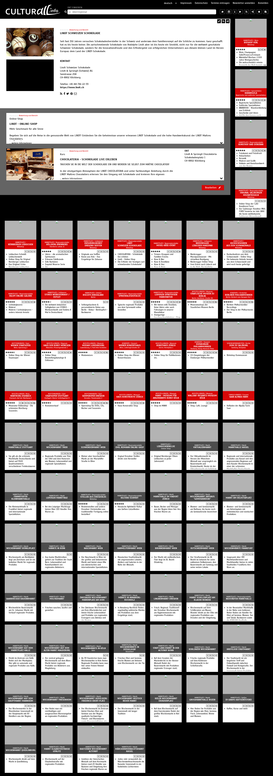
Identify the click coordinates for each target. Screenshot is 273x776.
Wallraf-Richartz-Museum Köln (202, 396)
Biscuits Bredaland (93, 295)
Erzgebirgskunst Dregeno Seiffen (93, 244)
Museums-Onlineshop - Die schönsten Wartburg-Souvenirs (21, 408)
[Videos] (23, 403)
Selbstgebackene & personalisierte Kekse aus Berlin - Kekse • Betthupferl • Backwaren (94, 309)
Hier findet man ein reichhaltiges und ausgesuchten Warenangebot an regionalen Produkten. (58, 712)
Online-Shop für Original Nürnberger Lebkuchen (19, 260)
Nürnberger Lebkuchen (20, 244)
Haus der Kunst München (56, 345)
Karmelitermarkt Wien (129, 548)
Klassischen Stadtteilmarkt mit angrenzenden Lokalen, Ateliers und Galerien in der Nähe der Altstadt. (130, 561)
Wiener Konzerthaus (130, 345)
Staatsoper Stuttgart (56, 396)
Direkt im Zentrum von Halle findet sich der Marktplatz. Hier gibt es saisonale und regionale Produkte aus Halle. (22, 662)
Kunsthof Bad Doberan (250, 144)
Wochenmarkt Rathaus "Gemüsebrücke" (202, 497)
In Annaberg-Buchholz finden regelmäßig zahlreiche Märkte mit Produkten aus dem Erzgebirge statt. (131, 611)
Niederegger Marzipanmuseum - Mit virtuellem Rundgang (200, 257)
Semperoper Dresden (93, 396)
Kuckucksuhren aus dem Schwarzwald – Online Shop (239, 255)
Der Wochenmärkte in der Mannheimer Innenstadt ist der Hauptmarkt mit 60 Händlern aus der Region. (21, 712)
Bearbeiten (211, 187)
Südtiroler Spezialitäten (249, 105)
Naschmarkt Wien (93, 548)
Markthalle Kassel (238, 447)
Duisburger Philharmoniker (202, 345)
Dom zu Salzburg (238, 345)
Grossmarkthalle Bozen (202, 700)
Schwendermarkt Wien (93, 447)
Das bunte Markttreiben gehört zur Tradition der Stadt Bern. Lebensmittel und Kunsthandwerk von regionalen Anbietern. (58, 562)
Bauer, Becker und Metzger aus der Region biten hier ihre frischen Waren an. (167, 509)
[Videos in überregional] (240, 12)
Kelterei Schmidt (129, 498)
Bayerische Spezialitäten (250, 103)
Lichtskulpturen (15, 305)
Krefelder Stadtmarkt (239, 649)
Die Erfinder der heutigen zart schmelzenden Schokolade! (131, 263)
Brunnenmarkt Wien (166, 548)
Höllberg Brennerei (57, 244)
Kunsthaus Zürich (166, 345)
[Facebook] (64, 93)
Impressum (186, 3)
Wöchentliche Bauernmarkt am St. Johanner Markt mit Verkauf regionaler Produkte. (21, 610)
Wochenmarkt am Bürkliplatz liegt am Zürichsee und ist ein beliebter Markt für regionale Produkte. (22, 561)
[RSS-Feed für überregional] (246, 12)
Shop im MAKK (160, 405)
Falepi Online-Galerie (20, 296)
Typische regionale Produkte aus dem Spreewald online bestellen (130, 307)
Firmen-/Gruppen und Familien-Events (163, 255)
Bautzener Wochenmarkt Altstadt (93, 750)
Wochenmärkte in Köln (93, 648)
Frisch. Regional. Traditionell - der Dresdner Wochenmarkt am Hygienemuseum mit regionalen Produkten (167, 611)
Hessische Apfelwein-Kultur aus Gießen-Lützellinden (130, 507)
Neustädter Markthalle (238, 599)
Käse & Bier (159, 259)
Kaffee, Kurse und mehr (237, 708)
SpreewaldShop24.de (130, 296)
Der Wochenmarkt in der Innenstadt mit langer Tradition (129, 711)
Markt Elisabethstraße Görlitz (57, 750)
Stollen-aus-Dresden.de (93, 497)
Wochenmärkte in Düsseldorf (129, 648)
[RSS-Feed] (223, 21)
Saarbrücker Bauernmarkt (20, 599)
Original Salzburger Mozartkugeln (251, 194)
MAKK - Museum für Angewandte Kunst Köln (166, 396)
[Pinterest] (71, 93)
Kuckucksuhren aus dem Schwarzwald (238, 244)
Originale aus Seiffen (90, 254)
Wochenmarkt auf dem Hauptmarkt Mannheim (20, 699)
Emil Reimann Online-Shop (129, 447)
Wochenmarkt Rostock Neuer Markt (129, 699)
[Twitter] (67, 93)
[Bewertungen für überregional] (259, 12)
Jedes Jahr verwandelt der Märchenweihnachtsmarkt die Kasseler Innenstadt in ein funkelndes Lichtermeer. (131, 763)
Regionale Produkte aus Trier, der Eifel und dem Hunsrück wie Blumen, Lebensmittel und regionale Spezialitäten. (58, 460)
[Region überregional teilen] (252, 12)
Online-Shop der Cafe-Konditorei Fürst (249, 205)
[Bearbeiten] (219, 21)
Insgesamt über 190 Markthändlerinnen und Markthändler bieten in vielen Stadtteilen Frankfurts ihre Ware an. (240, 562)
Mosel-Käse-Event (166, 245)
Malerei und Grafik (247, 161)
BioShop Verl (251, 42)
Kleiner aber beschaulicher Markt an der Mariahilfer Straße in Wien (93, 459)
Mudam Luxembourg (93, 345)
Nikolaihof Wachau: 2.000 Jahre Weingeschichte (250, 58)
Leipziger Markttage (57, 498)
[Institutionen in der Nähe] (256, 100)
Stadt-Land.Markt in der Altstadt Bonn (166, 649)
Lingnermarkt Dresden (166, 599)
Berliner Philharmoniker (238, 295)
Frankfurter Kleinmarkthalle (20, 497)
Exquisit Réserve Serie (55, 264)
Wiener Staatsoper (20, 345)
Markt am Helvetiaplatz (239, 498)
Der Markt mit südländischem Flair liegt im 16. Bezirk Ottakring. (167, 560)
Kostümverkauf (51, 405)
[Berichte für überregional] (265, 12)
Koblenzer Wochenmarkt (202, 649)
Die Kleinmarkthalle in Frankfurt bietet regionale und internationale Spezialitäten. (20, 510)
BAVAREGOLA (251, 93)
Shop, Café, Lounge (198, 405)
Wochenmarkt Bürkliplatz (20, 548)
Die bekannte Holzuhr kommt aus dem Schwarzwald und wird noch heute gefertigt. (240, 262)
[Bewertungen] (265, 49)
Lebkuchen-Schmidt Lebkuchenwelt (17, 255)
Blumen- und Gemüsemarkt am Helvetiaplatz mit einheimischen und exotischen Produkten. (240, 510)
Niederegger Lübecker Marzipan (202, 244)
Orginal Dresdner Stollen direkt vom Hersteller (129, 457)
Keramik (242, 158)
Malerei (12, 307)
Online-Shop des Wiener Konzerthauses (128, 356)
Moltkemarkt (57, 599)
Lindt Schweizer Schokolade (130, 244)
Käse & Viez (159, 264)
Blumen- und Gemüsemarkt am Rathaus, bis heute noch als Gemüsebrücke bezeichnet (203, 509)
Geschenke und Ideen (248, 113)
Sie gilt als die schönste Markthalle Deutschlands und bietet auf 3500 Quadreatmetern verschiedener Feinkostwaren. (22, 461)
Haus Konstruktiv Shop (128, 405)
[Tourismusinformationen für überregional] (235, 12)
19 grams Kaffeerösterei (238, 700)
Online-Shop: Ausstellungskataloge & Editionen (55, 358)
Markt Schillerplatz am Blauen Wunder (202, 598)
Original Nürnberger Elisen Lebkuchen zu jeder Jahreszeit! (166, 459)
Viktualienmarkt (202, 447)
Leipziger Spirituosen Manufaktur (166, 295)
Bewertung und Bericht (78, 30)
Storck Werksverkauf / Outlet (57, 295)
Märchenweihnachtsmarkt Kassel (129, 750)
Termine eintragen (220, 3)
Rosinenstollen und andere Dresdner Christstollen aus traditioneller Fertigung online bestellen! (94, 510)
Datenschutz (201, 3)
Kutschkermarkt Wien (202, 548)
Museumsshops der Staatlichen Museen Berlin (202, 306)
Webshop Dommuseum (237, 355)
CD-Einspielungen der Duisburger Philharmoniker (202, 356)
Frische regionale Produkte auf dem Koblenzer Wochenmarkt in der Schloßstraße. (202, 662)
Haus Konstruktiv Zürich (129, 397)
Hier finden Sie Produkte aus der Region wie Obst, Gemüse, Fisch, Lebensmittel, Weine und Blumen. (203, 712)
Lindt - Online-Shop (126, 259)
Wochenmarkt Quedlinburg (20, 750)
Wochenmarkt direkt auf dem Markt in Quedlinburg (22, 760)
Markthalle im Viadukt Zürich (165, 497)
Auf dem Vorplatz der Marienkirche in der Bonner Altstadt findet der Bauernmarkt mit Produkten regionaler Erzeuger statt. (166, 663)
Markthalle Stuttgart (21, 447)
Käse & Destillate (161, 262)
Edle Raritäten (51, 262)
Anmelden (263, 3)
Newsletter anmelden (244, 3)
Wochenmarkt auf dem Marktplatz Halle (20, 649)
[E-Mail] (75, 93)
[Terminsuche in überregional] (228, 12)
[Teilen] (228, 21)
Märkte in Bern (57, 548)
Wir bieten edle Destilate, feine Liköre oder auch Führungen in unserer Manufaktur (165, 309)
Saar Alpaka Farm (238, 397)
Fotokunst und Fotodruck (250, 153)
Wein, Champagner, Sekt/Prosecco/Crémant (249, 53)
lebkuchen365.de (166, 446)
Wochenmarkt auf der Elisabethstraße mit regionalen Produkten (54, 761)
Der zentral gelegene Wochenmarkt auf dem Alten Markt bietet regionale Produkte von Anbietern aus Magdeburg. (57, 663)
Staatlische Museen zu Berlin (202, 294)
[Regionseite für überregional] (222, 12)
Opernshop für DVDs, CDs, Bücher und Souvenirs (92, 407)
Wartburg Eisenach (20, 396)
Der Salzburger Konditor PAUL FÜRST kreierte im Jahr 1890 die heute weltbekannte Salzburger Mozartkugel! (252, 213)
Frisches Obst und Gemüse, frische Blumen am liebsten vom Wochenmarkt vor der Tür (131, 660)
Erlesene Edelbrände (54, 259)
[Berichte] (216, 302)
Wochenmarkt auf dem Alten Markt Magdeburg (57, 649)
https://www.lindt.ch (72, 87)
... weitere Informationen (20, 143)
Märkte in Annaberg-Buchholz (129, 598)
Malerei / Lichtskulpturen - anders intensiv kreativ (21, 311)
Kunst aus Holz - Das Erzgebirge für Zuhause (91, 258)
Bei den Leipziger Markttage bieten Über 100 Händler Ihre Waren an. (58, 509)
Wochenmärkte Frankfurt (238, 548)
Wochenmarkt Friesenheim (57, 700)
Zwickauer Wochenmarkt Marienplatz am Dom (93, 598)
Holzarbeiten (244, 156)
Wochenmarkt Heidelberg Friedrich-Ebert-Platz (93, 699)
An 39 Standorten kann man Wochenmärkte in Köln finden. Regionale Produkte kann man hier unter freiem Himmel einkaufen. (94, 663)
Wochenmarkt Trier (56, 447)
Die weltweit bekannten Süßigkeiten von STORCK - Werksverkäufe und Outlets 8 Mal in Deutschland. (58, 309)
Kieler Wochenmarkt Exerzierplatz (166, 699)
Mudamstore (87, 355)
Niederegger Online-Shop (201, 262)
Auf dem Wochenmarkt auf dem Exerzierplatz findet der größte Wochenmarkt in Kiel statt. (167, 712)
